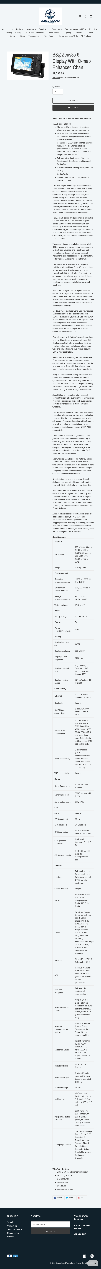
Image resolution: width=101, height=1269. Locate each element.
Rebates (10, 1236)
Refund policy (13, 1233)
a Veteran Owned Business (84, 1263)
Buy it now (73, 107)
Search (10, 1222)
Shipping (56, 77)
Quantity (56, 86)
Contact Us (12, 1226)
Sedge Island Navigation (65, 1263)
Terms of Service (14, 1229)
